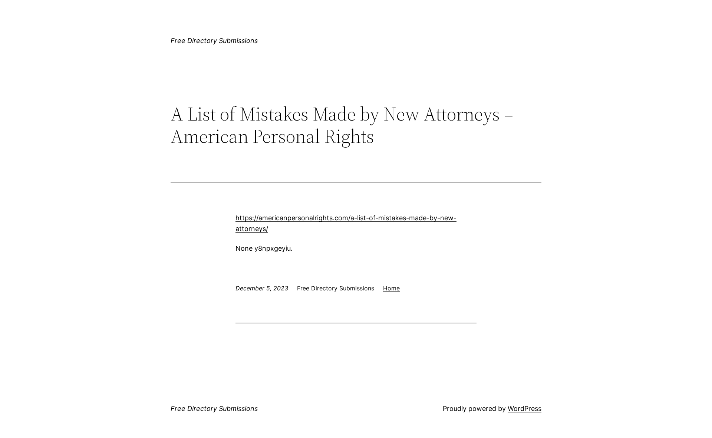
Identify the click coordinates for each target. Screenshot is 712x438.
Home (391, 288)
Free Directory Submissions (214, 41)
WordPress (524, 408)
